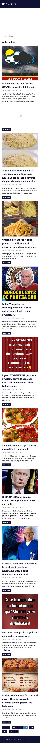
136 (14, 727)
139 (31, 727)
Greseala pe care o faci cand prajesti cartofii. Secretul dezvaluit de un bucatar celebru (19, 243)
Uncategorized (20, 90)
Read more (6, 129)
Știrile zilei (9, 4)
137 (20, 727)
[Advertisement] (20, 22)
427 (12, 731)
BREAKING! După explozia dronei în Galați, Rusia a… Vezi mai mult (18, 500)
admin (12, 90)
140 (5, 731)
